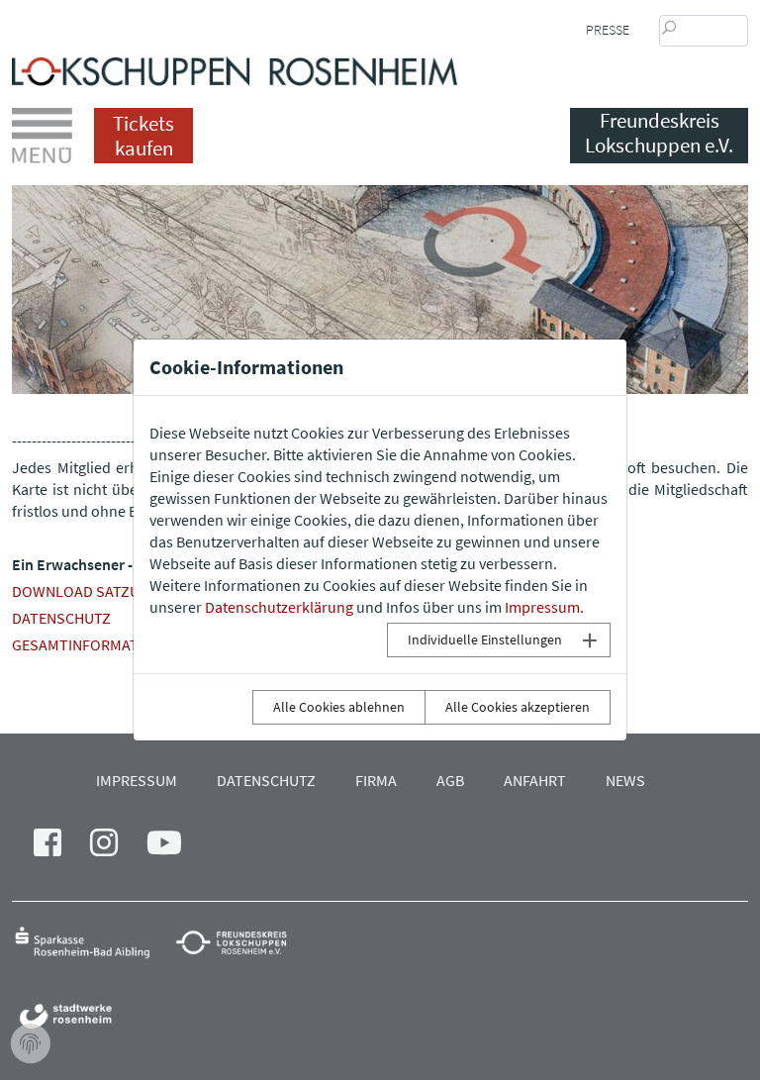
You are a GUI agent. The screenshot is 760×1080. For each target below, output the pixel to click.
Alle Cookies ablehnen (339, 707)
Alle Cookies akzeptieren (517, 707)
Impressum (542, 607)
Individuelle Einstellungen (485, 639)
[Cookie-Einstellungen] (30, 1044)
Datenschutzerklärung (279, 607)
